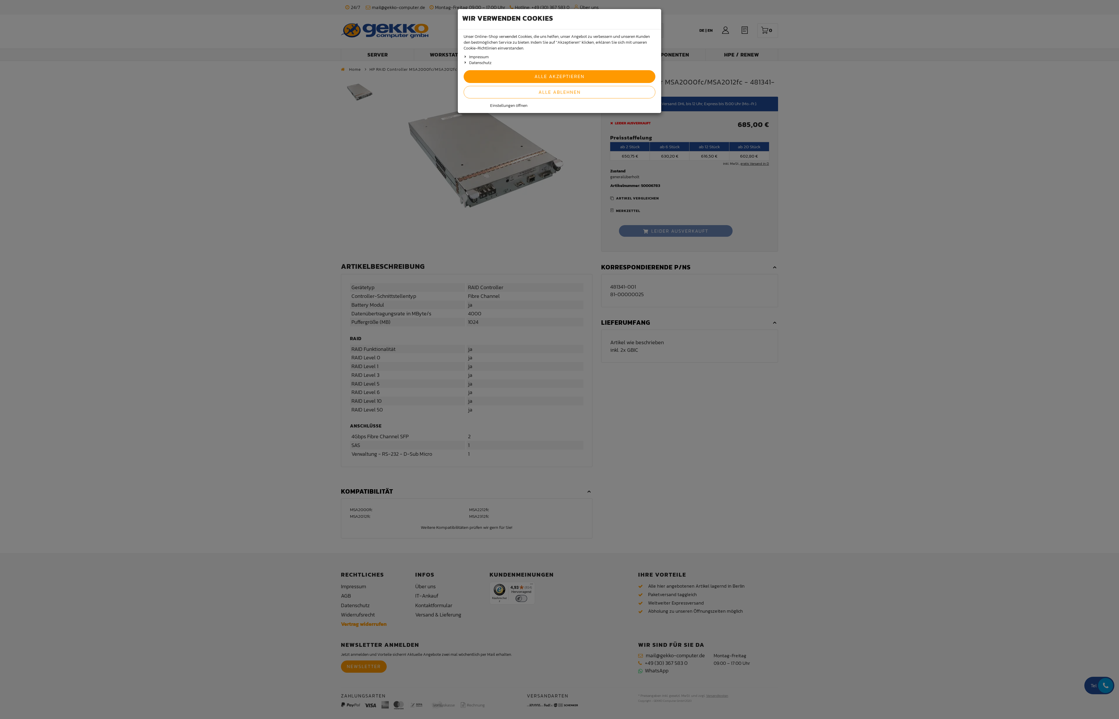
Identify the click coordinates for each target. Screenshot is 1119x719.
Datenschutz (480, 63)
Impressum (479, 57)
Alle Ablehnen (560, 92)
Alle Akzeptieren (559, 76)
